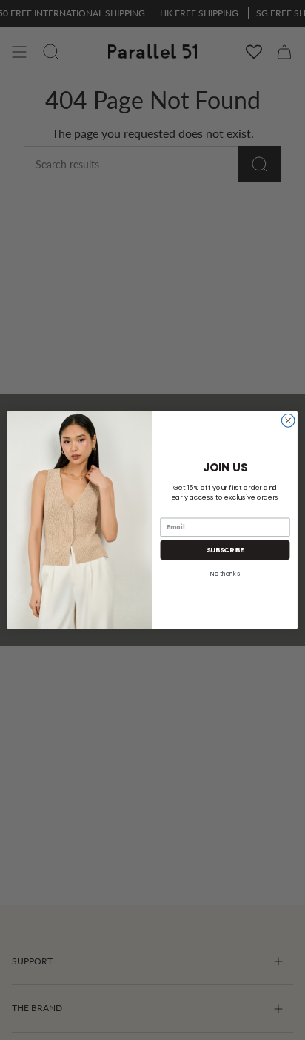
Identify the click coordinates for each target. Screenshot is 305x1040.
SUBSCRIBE (225, 549)
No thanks (225, 573)
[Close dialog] (288, 421)
